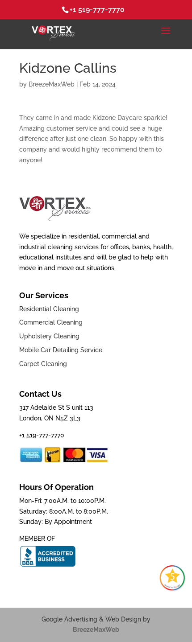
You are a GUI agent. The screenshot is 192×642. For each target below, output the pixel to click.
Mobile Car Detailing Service (60, 350)
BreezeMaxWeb (52, 84)
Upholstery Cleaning (49, 336)
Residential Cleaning (49, 309)
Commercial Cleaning (51, 322)
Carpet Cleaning (43, 363)
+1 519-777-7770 (97, 9)
